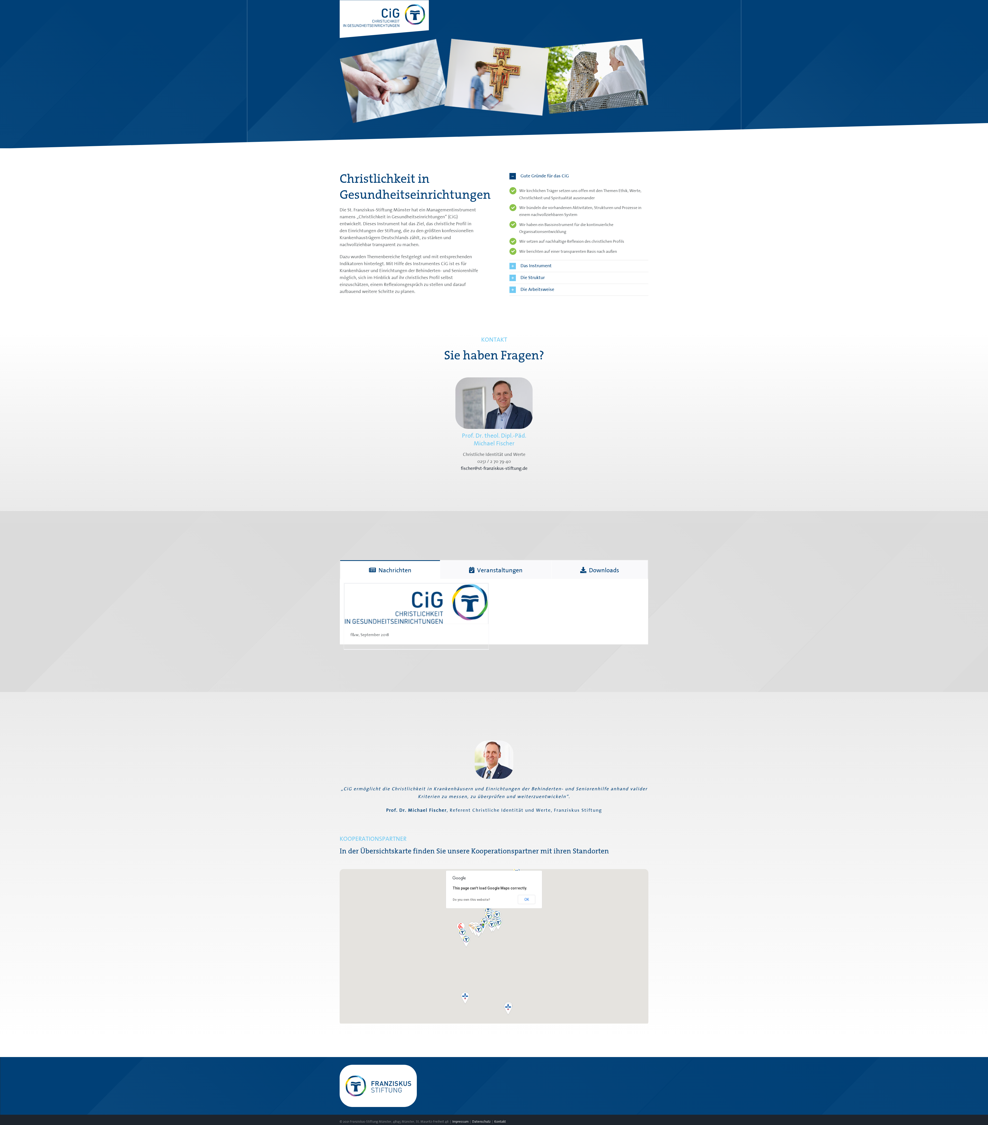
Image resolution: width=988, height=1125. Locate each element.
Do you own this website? (471, 900)
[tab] (390, 569)
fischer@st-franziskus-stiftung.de (494, 468)
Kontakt (500, 1121)
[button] (578, 176)
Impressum (460, 1121)
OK (526, 899)
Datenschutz (481, 1121)
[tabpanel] (494, 612)
